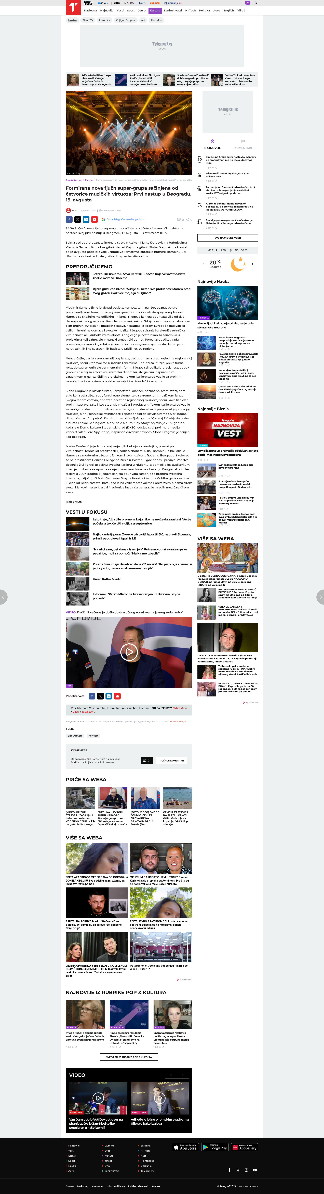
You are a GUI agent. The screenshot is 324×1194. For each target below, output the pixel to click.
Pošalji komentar (172, 760)
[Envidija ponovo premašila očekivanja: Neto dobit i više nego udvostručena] (227, 430)
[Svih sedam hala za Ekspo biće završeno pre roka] (206, 470)
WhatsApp (180, 708)
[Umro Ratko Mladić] (77, 584)
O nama (70, 1186)
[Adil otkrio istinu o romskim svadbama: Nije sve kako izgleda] (160, 1098)
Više (240, 10)
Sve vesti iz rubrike (129, 1057)
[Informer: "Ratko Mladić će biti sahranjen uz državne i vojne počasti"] (77, 599)
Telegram (87, 711)
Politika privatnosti (138, 1186)
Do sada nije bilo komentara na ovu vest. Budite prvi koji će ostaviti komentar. (95, 760)
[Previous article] (4, 597)
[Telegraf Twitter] (238, 1170)
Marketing (82, 1186)
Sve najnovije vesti (228, 237)
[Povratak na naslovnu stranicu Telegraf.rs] (73, 7)
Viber (76, 711)
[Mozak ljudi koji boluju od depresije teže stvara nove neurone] (227, 303)
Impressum (97, 1186)
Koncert (93, 735)
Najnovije (213, 281)
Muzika (89, 180)
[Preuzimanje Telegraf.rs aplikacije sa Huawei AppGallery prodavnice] (244, 1147)
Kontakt (156, 1186)
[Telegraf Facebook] (229, 1170)
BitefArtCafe (75, 735)
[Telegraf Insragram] (246, 1170)
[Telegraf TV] (254, 1170)
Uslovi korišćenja (176, 721)
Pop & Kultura (74, 180)
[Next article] (320, 597)
